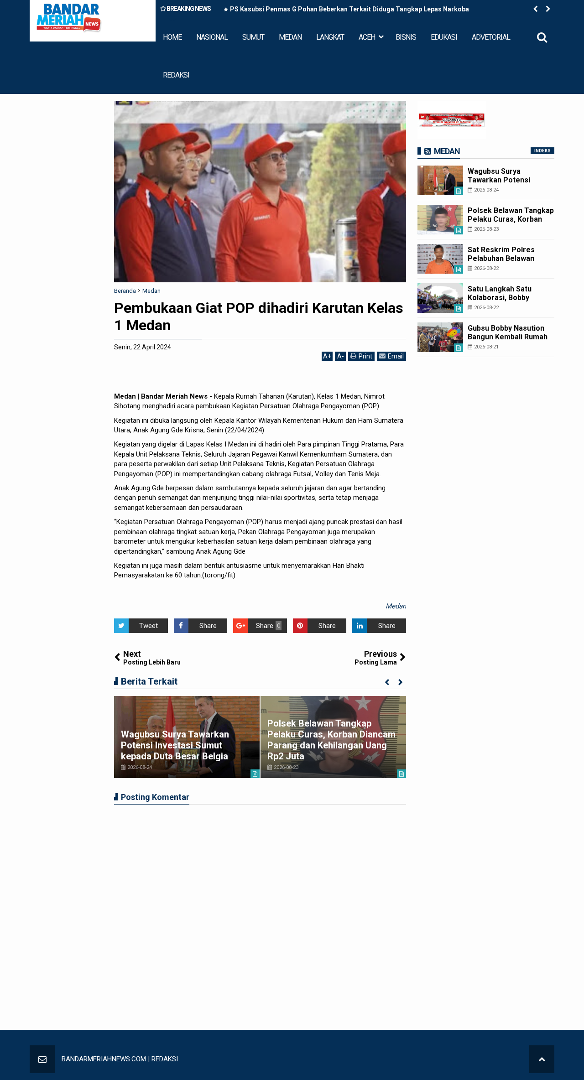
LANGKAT (330, 37)
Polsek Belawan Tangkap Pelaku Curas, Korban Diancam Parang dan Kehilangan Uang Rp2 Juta (331, 740)
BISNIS (406, 37)
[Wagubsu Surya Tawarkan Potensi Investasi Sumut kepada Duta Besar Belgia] (440, 180)
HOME (172, 37)
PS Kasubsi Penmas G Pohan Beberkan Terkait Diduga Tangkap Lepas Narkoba (349, 9)
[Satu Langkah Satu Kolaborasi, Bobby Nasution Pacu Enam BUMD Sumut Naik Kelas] (440, 298)
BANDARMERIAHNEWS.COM (104, 1059)
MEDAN (290, 37)
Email (396, 356)
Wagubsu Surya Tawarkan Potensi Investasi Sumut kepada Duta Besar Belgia (175, 745)
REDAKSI (176, 75)
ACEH (367, 37)
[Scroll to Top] (541, 1059)
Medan (396, 606)
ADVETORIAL (491, 37)
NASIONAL (212, 37)
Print (365, 356)
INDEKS (542, 150)
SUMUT (253, 37)
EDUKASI (444, 37)
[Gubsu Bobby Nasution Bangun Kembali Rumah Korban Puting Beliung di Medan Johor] (440, 337)
